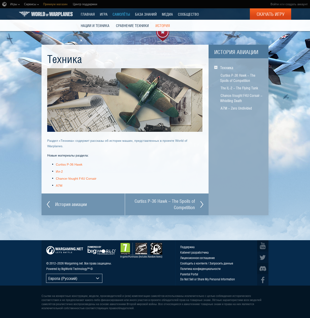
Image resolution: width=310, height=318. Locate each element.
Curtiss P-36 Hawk (69, 164)
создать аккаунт (296, 4)
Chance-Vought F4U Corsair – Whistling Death (241, 98)
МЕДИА (167, 14)
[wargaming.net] (64, 250)
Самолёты (121, 14)
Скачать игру (270, 14)
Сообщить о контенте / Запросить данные (206, 263)
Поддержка (187, 247)
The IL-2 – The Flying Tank (239, 87)
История (162, 25)
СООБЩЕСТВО (188, 14)
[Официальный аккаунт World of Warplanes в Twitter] (262, 257)
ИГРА (104, 14)
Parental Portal (189, 274)
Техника (226, 67)
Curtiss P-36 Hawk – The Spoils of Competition (237, 78)
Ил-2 (59, 171)
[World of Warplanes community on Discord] (262, 268)
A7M (59, 185)
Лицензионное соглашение (197, 257)
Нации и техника (95, 25)
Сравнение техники (132, 25)
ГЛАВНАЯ (88, 14)
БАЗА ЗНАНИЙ (146, 14)
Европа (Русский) (62, 278)
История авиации (236, 52)
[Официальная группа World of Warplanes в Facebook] (262, 280)
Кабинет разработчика (194, 252)
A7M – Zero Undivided (236, 107)
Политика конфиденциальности (200, 268)
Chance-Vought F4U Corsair (76, 178)
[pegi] (141, 250)
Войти (275, 4)
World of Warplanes (46, 14)
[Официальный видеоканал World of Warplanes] (262, 246)
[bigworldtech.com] (102, 250)
